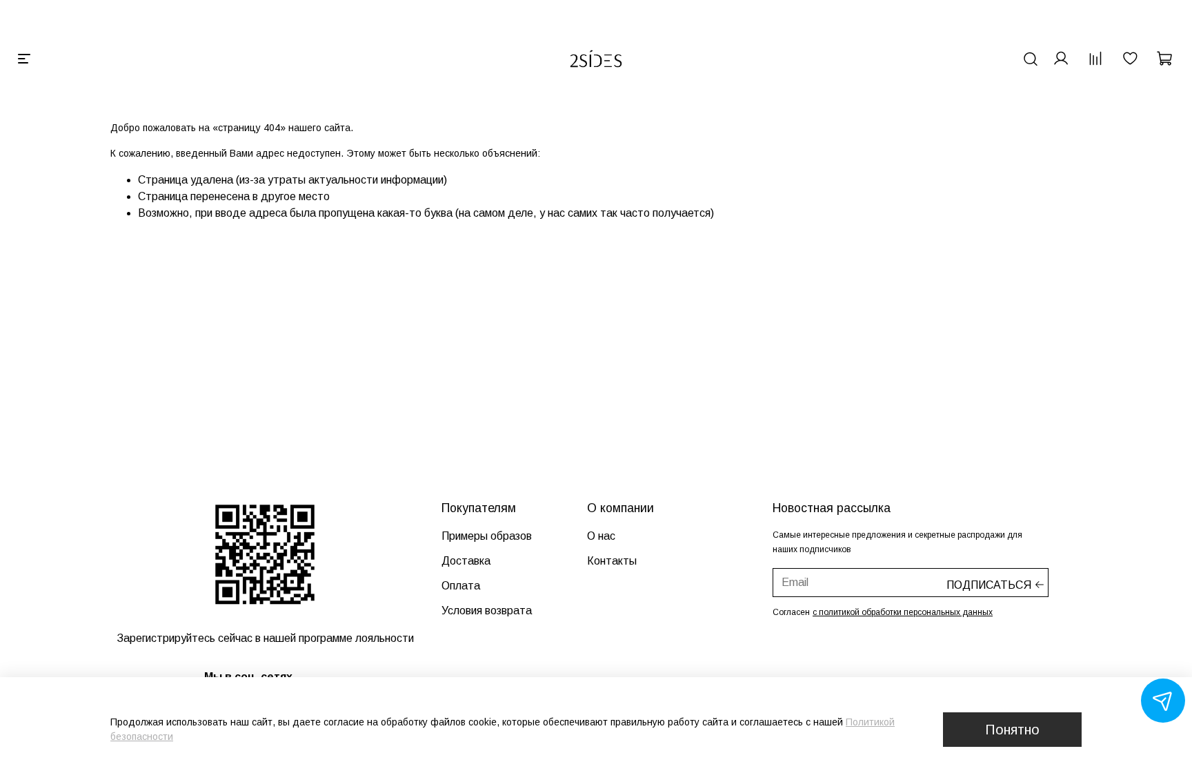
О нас (601, 536)
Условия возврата (486, 610)
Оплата (460, 586)
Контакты (612, 561)
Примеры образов (486, 536)
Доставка (465, 561)
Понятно (1012, 729)
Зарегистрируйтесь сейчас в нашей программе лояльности (265, 638)
